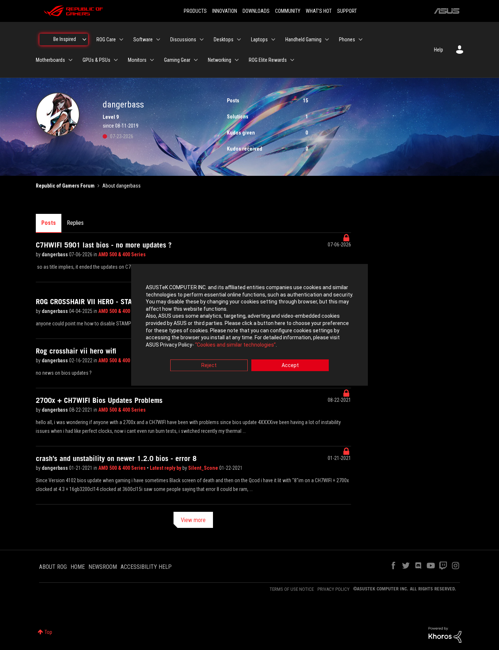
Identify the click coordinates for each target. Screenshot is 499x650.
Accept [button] (290, 366)
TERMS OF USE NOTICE (292, 589)
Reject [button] (209, 366)
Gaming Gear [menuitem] (177, 60)
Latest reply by (166, 468)
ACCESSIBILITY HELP (146, 566)
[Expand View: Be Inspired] (84, 39)
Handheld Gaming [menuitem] (303, 39)
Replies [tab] (75, 222)
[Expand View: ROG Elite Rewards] (292, 60)
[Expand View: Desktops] (239, 39)
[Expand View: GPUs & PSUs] (115, 60)
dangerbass (55, 254)
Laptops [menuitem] (259, 39)
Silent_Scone (203, 468)
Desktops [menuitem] (223, 39)
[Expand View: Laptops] (273, 39)
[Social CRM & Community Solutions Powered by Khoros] (444, 634)
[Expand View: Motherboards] (70, 60)
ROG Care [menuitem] (106, 39)
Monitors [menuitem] (137, 60)
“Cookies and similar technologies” (235, 345)
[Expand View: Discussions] (201, 39)
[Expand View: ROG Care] (121, 39)
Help (438, 50)
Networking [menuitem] (219, 60)
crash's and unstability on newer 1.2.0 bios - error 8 (116, 458)
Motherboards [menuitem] (50, 60)
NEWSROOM (102, 566)
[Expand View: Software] (158, 39)
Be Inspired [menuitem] (64, 39)
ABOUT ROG (53, 566)
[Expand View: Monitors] (152, 60)
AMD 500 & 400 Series (122, 254)
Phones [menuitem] (347, 39)
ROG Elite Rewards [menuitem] (268, 60)
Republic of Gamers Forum (65, 186)
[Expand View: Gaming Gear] (195, 60)
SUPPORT (347, 11)
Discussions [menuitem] (183, 39)
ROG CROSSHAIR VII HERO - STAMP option (99, 301)
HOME (78, 566)
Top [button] (48, 632)
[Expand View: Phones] (360, 39)
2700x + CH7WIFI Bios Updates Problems (99, 400)
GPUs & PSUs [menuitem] (96, 60)
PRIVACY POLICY (333, 589)
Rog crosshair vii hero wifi (76, 351)
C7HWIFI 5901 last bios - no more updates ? (104, 245)
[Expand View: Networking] (236, 60)
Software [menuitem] (143, 39)
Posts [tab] (48, 222)
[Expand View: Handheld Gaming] (327, 39)
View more (193, 520)
